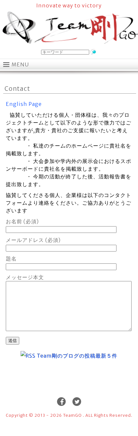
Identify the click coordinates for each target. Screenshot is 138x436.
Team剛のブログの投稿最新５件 (77, 356)
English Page (24, 104)
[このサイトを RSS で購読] (28, 356)
